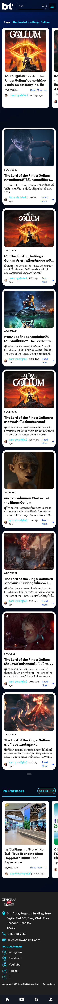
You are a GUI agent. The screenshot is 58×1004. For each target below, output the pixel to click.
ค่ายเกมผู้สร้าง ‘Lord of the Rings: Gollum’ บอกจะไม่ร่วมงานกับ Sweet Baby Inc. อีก (25, 80)
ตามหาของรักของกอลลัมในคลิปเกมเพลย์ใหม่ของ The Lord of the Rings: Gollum (28, 340)
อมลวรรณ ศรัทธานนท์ (20, 874)
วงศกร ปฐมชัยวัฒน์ (19, 95)
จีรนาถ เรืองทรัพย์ (17, 198)
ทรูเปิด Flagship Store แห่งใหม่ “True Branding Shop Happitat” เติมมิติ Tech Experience (24, 855)
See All (44, 790)
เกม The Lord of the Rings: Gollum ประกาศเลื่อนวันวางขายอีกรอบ (28, 260)
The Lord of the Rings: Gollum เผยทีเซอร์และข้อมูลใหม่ (27, 742)
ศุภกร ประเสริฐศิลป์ (18, 359)
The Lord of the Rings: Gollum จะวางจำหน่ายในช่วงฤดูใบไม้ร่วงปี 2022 (28, 583)
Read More (36, 90)
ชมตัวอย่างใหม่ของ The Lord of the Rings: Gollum (26, 500)
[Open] (52, 6)
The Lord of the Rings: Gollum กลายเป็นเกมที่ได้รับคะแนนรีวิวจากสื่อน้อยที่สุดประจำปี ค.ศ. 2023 (28, 179)
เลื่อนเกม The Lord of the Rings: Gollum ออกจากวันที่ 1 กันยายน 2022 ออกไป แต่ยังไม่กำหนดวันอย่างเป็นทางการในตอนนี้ (28, 269)
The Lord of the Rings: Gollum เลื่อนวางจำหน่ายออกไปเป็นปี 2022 (29, 661)
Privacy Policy (49, 984)
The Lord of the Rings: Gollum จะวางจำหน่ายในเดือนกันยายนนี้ (28, 419)
